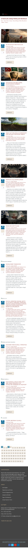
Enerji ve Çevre (14, 138)
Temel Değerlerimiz (7, 492)
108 (13, 455)
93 (2, 455)
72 (11, 453)
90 (24, 453)
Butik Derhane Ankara (5, 548)
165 (6, 461)
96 (4, 455)
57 (24, 450)
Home (2, 20)
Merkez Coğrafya (14, 53)
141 (13, 458)
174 (13, 461)
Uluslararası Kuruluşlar (17, 316)
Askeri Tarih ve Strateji (8, 20)
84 (20, 453)
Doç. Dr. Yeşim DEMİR (12, 181)
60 (2, 453)
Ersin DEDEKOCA (11, 85)
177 (15, 461)
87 (22, 453)
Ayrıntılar (9, 62)
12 (15, 447)
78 (15, 453)
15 (17, 447)
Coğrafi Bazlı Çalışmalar (15, 90)
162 (4, 461)
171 (11, 461)
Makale (2, 22)
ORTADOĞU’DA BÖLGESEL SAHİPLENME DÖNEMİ (14, 83)
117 (20, 455)
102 (9, 455)
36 (8, 450)
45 (15, 450)
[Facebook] (9, 545)
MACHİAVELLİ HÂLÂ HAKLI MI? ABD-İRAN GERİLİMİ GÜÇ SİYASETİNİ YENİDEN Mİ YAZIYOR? (16, 383)
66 (6, 453)
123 (24, 455)
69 (8, 453)
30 (4, 450)
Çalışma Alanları (6, 495)
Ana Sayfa (4, 487)
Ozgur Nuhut (10, 308)
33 (6, 450)
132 (6, 458)
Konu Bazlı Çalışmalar (20, 49)
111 (15, 455)
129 (4, 458)
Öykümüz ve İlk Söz (7, 490)
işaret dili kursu (21, 548)
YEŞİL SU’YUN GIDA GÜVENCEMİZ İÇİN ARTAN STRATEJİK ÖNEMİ (16, 133)
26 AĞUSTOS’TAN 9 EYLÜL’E (14, 44)
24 (24, 447)
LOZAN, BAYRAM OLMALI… (14, 420)
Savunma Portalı (19, 91)
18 (19, 447)
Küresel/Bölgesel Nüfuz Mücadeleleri (20, 20)
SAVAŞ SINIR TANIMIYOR (13, 264)
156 (24, 458)
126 (2, 458)
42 (13, 450)
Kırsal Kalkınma (9, 140)
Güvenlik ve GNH (18, 228)
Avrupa (12, 310)
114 (18, 455)
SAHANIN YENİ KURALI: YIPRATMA (16, 345)
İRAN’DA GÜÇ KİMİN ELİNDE (14, 179)
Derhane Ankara (14, 548)
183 (20, 461)
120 (22, 455)
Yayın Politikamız (6, 497)
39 (11, 450)
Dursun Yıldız (10, 136)
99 (6, 455)
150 (20, 458)
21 (21, 447)
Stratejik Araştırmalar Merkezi (13, 47)
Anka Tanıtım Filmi (7, 499)
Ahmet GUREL (10, 46)
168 (9, 461)
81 (17, 453)
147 (18, 458)
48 (17, 450)
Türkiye (6, 22)
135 (9, 458)
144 (15, 458)
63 (4, 453)
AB (15, 310)
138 (11, 458)
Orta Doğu (12, 91)
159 (2, 461)
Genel (8, 86)
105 (11, 455)
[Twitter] (12, 545)
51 (20, 450)
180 (18, 461)
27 (2, 450)
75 (13, 453)
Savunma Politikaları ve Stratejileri (13, 92)
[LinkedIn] (18, 545)
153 (22, 458)
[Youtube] (15, 545)
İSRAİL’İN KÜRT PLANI (12, 226)
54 (22, 450)
